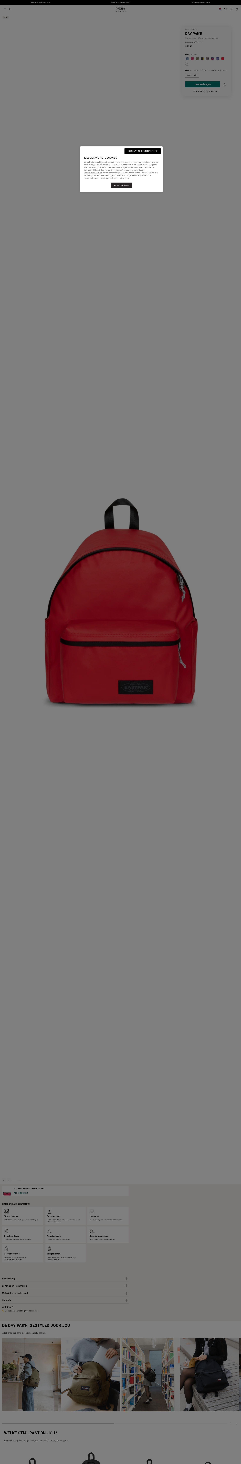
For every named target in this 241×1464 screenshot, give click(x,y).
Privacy (130, 165)
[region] (121, 169)
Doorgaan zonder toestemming (143, 151)
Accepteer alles (121, 185)
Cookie (139, 165)
